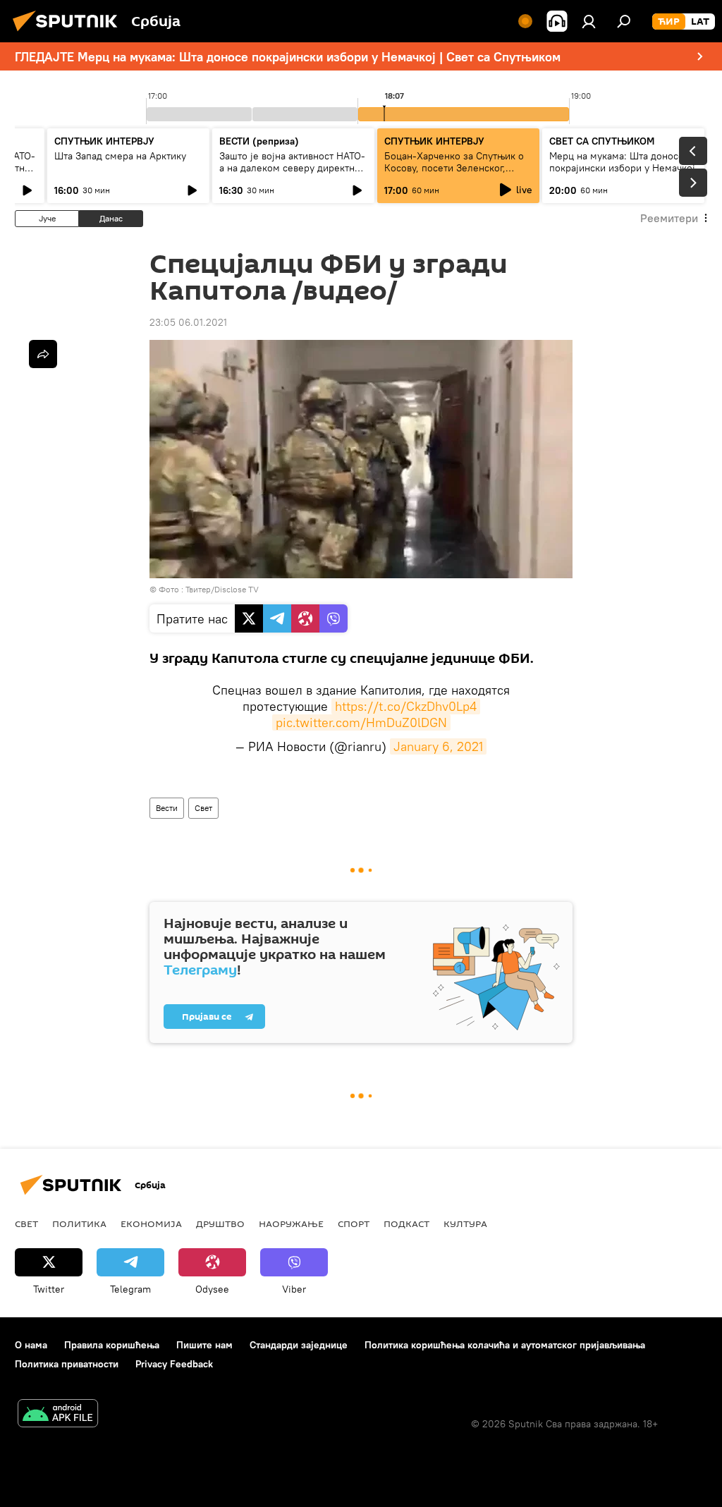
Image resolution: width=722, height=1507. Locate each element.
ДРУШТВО (220, 1223)
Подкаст (406, 1223)
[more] (43, 354)
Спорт (353, 1223)
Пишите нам (204, 1344)
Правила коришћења (111, 1344)
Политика (79, 1223)
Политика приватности (66, 1363)
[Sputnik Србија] (69, 33)
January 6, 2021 (438, 746)
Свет (203, 808)
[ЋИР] (668, 21)
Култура (465, 1223)
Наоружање (291, 1223)
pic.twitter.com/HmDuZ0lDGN (361, 722)
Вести (167, 808)
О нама (31, 1344)
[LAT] (700, 21)
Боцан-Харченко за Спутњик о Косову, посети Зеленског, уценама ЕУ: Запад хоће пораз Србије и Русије (454, 174)
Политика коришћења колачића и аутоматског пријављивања (505, 1344)
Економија (151, 1223)
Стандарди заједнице (299, 1344)
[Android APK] (58, 1415)
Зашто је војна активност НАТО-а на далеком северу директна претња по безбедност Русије (292, 168)
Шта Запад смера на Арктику (120, 156)
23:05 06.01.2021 (188, 322)
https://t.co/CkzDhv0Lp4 (406, 706)
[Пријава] (589, 21)
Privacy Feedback (174, 1363)
